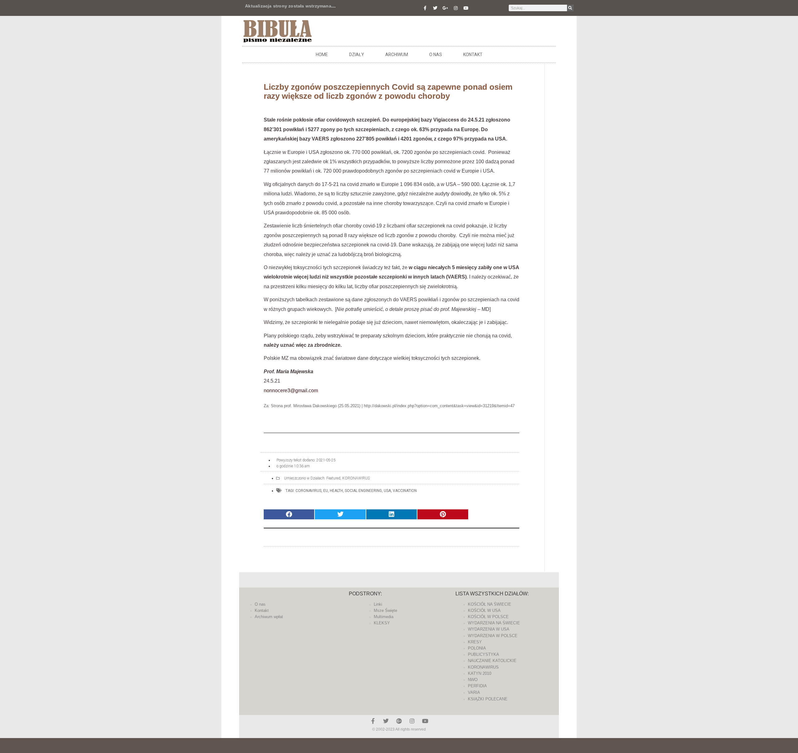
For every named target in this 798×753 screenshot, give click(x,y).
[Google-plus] (399, 721)
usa (387, 490)
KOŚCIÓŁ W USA (484, 610)
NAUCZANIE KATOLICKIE (492, 660)
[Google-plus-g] (445, 8)
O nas (435, 54)
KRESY (475, 642)
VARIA (474, 692)
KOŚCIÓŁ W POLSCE (488, 616)
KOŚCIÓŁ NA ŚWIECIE (489, 604)
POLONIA (477, 648)
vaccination (405, 490)
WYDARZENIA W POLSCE (492, 635)
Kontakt (473, 54)
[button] (289, 514)
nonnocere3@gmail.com (291, 390)
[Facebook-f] (425, 8)
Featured (333, 478)
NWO (473, 679)
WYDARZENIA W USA (488, 629)
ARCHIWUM (396, 54)
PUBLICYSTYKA (483, 654)
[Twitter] (435, 8)
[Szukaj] (570, 8)
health (336, 490)
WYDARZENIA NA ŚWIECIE (494, 623)
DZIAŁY (356, 54)
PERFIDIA (477, 686)
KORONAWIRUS (356, 478)
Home (322, 54)
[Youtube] (466, 8)
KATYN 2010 (479, 673)
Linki (378, 604)
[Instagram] (455, 8)
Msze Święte (385, 610)
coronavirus (308, 490)
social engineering (363, 490)
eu (325, 490)
